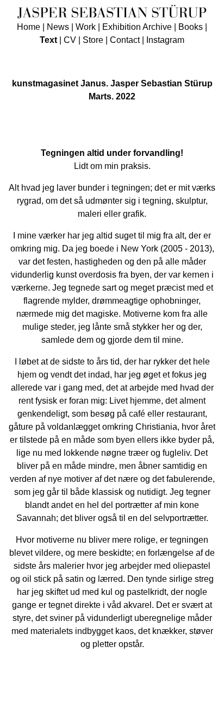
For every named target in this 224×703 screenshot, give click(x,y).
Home (28, 27)
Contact (125, 40)
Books (190, 27)
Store (93, 40)
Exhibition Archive (137, 27)
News (58, 27)
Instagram (165, 40)
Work (86, 27)
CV (70, 40)
